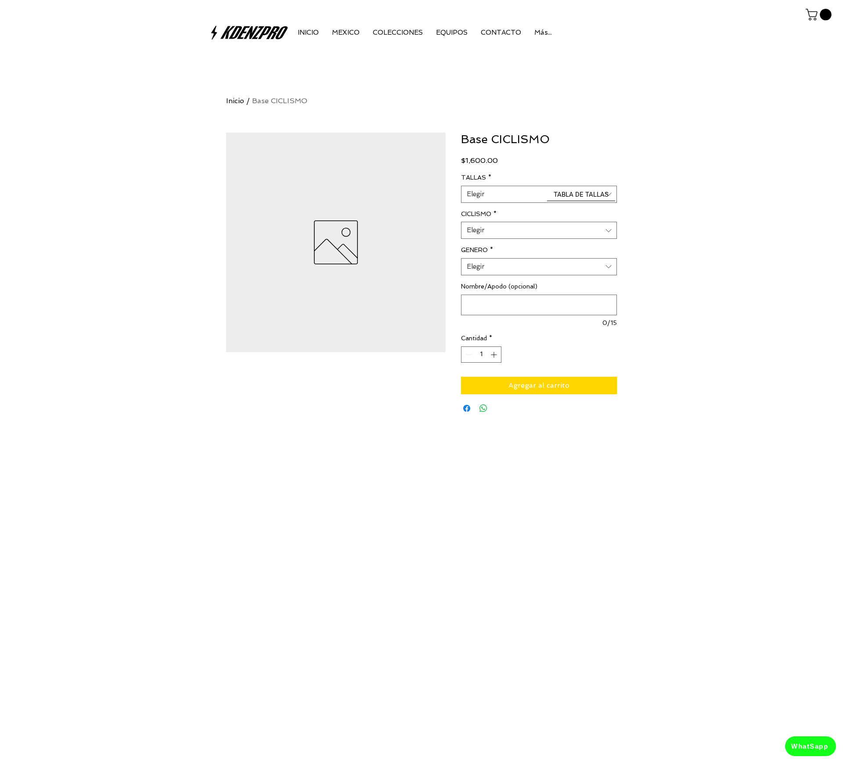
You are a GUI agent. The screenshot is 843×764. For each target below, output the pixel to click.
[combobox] (539, 194)
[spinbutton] (481, 354)
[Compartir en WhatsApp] (483, 408)
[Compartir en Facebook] (466, 408)
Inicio (235, 101)
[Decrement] (467, 354)
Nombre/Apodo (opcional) (499, 286)
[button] (820, 15)
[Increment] (494, 354)
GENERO (477, 249)
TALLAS (476, 177)
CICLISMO (479, 213)
